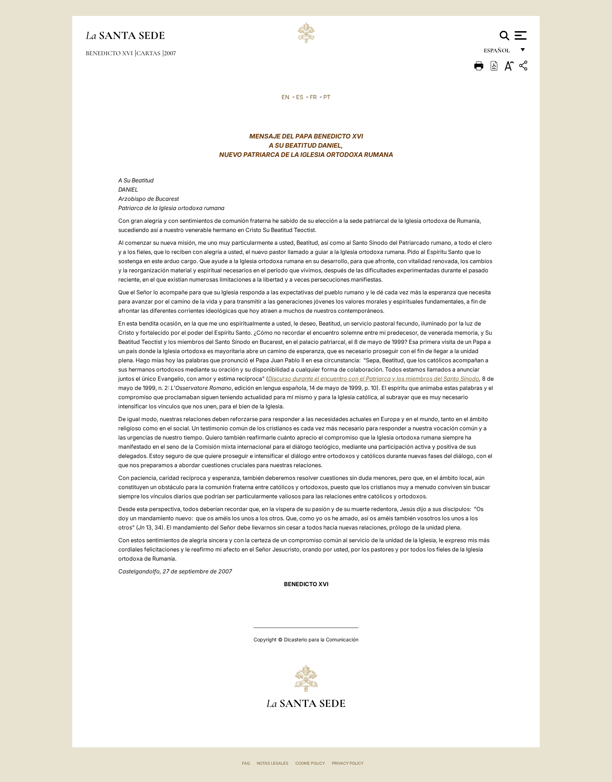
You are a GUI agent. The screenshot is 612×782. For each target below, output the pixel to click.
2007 (170, 53)
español (499, 52)
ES (299, 97)
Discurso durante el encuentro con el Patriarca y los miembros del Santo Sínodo (373, 378)
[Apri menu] (520, 35)
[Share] (524, 67)
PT (326, 97)
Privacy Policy (347, 763)
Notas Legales (272, 763)
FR (313, 97)
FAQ (246, 763)
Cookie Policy (310, 763)
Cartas (149, 53)
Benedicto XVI (110, 53)
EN (285, 97)
